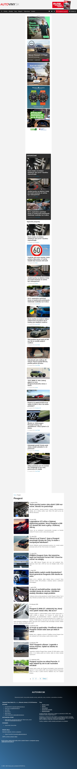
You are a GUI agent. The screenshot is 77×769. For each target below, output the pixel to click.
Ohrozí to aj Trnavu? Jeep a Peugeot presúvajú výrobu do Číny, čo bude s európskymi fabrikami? (44, 540)
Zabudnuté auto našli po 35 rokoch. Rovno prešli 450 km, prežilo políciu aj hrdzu (38, 361)
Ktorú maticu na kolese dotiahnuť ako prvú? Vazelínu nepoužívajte (38, 172)
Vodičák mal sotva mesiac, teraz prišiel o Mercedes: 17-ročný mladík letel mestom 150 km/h (39, 259)
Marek (36, 196)
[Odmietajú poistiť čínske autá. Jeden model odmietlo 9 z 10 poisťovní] (38, 443)
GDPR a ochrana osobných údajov (9, 736)
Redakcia (37, 176)
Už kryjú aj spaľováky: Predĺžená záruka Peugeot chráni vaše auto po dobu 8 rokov (45, 629)
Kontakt (33, 11)
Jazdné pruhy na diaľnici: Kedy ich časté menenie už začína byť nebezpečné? (38, 193)
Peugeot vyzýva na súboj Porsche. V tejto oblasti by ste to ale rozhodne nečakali (44, 663)
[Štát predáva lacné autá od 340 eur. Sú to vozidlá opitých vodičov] (38, 337)
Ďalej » (45, 678)
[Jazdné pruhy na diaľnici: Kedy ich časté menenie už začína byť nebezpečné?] (38, 189)
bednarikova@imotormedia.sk (18, 706)
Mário (36, 262)
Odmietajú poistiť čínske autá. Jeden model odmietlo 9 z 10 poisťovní (38, 447)
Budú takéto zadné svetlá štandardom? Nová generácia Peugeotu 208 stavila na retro (45, 574)
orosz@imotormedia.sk (15, 708)
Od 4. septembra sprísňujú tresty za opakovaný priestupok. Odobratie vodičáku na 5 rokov (39, 213)
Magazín (20, 11)
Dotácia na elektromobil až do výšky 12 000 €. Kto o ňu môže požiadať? (38, 404)
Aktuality (11, 11)
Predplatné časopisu (63, 11)
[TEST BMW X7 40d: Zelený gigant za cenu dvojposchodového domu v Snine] (38, 378)
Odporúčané (27, 11)
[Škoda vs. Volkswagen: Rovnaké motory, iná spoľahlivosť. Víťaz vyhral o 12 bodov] (38, 421)
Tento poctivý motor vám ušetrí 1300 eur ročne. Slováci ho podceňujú (46, 505)
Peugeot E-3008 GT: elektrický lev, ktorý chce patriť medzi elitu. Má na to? (45, 610)
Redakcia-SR (38, 408)
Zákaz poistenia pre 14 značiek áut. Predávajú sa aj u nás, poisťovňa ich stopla (38, 467)
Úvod (15, 495)
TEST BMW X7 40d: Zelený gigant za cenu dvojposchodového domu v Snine (37, 383)
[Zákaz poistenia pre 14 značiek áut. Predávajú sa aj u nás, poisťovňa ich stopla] (38, 463)
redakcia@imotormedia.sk (18, 714)
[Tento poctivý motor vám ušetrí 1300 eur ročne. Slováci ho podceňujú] (21, 516)
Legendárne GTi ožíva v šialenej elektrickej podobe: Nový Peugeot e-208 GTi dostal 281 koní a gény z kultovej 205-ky (45, 524)
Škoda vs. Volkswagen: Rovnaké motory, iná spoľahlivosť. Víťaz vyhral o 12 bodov (38, 425)
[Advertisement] (38, 141)
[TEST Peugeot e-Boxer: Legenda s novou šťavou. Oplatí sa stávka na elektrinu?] (21, 656)
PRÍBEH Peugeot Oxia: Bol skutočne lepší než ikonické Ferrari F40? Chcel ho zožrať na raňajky (45, 557)
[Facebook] (49, 11)
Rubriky (5, 11)
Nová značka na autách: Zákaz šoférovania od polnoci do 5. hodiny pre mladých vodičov (38, 320)
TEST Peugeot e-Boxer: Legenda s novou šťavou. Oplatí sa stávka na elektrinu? (43, 646)
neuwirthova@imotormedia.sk (20, 734)
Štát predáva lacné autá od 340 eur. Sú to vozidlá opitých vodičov (38, 341)
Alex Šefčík (37, 217)
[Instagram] (54, 11)
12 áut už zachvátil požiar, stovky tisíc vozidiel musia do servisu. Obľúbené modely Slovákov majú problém (45, 591)
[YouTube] (52, 11)
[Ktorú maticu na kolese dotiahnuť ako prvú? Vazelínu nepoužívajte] (38, 168)
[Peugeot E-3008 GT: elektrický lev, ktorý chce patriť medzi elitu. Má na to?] (21, 618)
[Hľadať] (1, 11)
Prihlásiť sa (73, 11)
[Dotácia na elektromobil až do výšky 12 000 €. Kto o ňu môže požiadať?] (38, 400)
